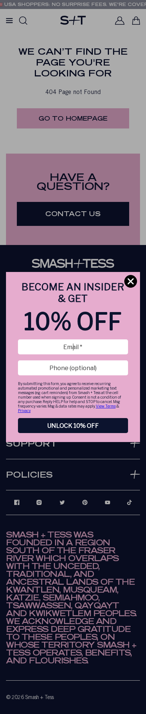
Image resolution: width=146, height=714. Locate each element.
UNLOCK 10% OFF (73, 425)
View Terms (106, 406)
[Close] (130, 281)
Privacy (24, 410)
